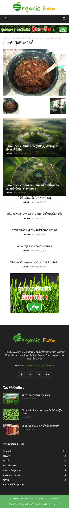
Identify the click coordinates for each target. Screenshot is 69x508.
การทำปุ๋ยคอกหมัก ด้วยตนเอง (34, 246)
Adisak (9, 153)
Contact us (55, 498)
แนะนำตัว (43, 498)
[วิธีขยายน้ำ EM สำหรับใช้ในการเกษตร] (11, 429)
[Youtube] (47, 374)
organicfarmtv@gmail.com (40, 365)
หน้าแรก (6, 38)
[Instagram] (30, 374)
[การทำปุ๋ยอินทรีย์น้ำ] (34, 94)
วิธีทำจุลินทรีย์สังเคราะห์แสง (34, 197)
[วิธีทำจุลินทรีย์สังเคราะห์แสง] (11, 398)
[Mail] (39, 374)
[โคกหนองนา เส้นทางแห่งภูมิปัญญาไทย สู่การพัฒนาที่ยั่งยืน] (34, 137)
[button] (5, 19)
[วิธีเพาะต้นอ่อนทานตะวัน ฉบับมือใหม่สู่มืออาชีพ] (11, 414)
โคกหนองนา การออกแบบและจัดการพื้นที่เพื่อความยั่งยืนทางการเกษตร (32, 187)
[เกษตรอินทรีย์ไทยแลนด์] (34, 7)
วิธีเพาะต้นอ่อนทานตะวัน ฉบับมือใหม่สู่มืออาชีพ (35, 213)
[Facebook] (21, 374)
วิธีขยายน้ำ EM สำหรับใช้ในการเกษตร (34, 230)
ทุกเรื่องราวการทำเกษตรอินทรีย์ (23, 498)
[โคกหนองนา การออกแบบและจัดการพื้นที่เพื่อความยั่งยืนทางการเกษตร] (34, 176)
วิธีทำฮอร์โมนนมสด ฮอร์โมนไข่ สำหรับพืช (34, 262)
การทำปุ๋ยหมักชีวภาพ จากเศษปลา (27, 38)
